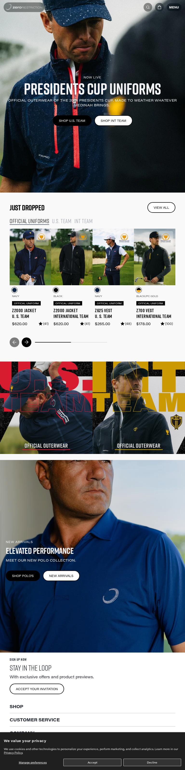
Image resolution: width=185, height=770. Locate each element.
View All (161, 207)
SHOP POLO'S (23, 576)
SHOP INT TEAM (113, 121)
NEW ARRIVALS (61, 576)
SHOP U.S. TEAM (72, 121)
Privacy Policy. (13, 752)
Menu (174, 7)
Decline (152, 762)
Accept (92, 762)
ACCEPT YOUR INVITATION (37, 689)
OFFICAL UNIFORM (26, 303)
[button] (159, 7)
